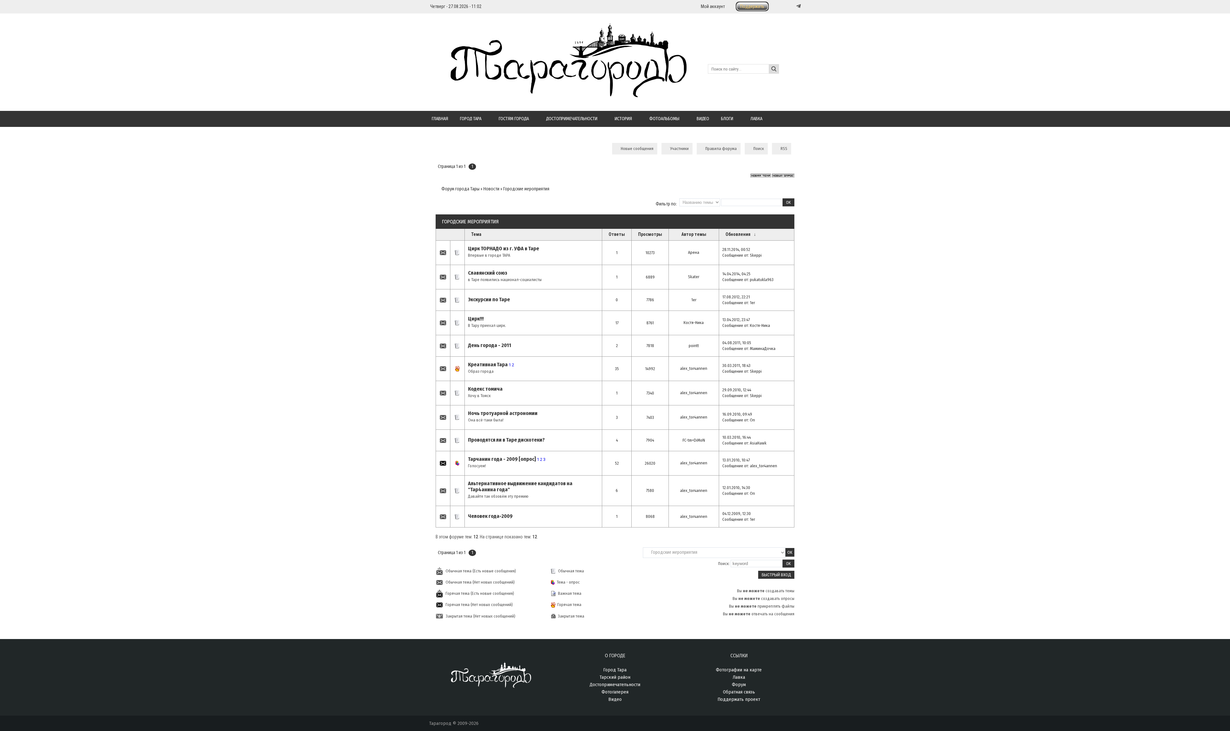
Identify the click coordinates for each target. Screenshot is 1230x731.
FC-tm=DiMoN (694, 440)
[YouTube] (792, 6)
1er (693, 299)
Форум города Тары (460, 189)
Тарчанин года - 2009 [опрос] (502, 459)
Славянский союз (487, 273)
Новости (491, 189)
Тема (476, 234)
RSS (784, 148)
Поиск (758, 148)
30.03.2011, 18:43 (736, 365)
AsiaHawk (758, 443)
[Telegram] (798, 6)
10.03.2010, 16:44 (736, 437)
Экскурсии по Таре (489, 299)
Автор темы (693, 234)
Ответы (617, 234)
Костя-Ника (694, 322)
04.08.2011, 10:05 (736, 342)
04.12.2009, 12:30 (736, 513)
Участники (679, 148)
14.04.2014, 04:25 (736, 273)
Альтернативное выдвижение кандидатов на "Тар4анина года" (520, 486)
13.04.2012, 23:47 (736, 319)
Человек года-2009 (490, 516)
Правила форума (721, 148)
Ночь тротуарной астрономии (502, 413)
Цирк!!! (476, 319)
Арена (693, 252)
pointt (694, 345)
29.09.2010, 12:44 (736, 389)
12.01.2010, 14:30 (736, 487)
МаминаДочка (762, 348)
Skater (693, 276)
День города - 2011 (489, 345)
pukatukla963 (762, 279)
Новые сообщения (637, 148)
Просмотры (650, 234)
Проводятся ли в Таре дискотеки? (506, 440)
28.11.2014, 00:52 (736, 249)
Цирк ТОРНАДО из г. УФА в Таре (503, 248)
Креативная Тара (488, 364)
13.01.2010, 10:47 (736, 460)
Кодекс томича (485, 389)
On (752, 420)
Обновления (738, 234)
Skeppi (756, 255)
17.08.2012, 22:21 (736, 297)
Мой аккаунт (713, 6)
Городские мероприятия (526, 189)
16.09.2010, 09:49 (737, 414)
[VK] (785, 6)
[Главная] (558, 93)
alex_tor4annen (693, 368)
